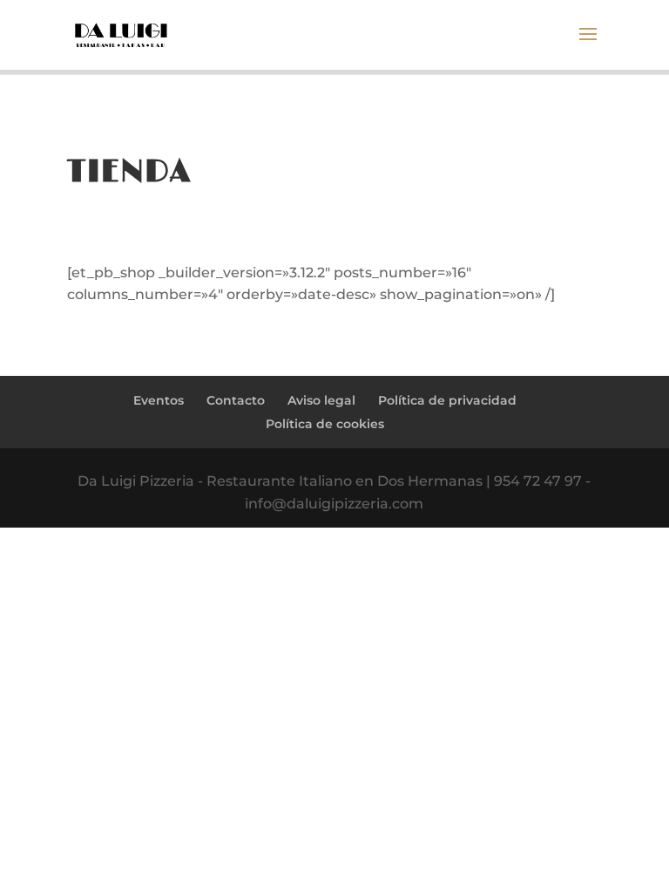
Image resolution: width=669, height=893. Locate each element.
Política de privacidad (447, 400)
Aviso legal (321, 400)
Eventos (158, 400)
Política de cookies (325, 424)
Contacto (235, 400)
